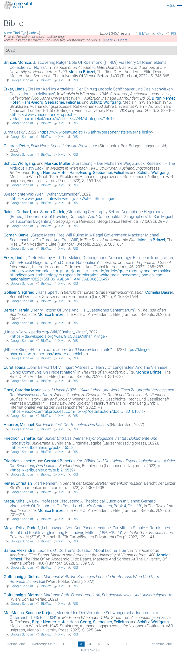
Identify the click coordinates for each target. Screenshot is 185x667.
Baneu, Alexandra (19, 550)
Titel (16, 33)
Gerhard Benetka (59, 460)
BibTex (144, 33)
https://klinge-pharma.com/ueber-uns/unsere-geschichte (80, 351)
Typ (23, 33)
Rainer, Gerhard (17, 211)
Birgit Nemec (164, 98)
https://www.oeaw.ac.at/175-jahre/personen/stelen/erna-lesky (95, 132)
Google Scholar (22, 80)
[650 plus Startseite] (92, 5)
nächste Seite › (162, 644)
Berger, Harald (16, 310)
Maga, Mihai (15, 501)
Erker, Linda (14, 89)
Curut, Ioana (14, 367)
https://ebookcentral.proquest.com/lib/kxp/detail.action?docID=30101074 (77, 411)
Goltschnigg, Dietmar (23, 576)
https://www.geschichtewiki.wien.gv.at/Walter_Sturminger (63, 198)
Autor (8, 33)
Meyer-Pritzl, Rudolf (21, 527)
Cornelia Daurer (159, 292)
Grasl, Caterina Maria (22, 389)
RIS (173, 33)
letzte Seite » (90, 650)
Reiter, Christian (18, 483)
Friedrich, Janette (19, 438)
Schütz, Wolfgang (19, 163)
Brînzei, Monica (17, 62)
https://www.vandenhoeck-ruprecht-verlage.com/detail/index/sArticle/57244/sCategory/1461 (61, 116)
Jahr (32, 33)
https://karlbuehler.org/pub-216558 (42, 447)
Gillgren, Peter (16, 145)
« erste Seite (16, 644)
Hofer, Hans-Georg (26, 102)
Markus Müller (57, 163)
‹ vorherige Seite (43, 644)
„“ (15, 132)
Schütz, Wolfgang (105, 102)
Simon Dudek (52, 211)
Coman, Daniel (16, 235)
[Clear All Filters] (116, 40)
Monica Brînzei (81, 71)
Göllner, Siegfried (19, 292)
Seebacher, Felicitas (63, 102)
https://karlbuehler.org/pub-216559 (42, 470)
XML (160, 33)
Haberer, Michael (19, 424)
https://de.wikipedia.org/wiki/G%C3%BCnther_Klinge (58, 336)
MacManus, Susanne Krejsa (28, 612)
